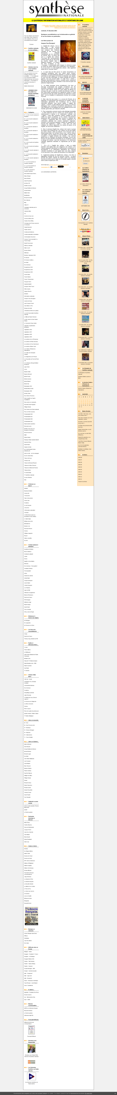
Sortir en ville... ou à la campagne (31, 453)
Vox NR (26, 540)
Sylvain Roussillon (28, 790)
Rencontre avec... (28, 426)
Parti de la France (28, 597)
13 (87, 401)
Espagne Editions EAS (29, 958)
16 (79, 403)
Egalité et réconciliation (29, 561)
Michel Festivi (27, 376)
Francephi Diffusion (31, 1036)
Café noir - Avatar (28, 679)
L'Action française (28, 585)
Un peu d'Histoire (28, 477)
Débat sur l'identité (28, 245)
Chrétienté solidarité (28, 554)
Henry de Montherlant (29, 827)
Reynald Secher (27, 903)
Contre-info (26, 493)
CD (25, 213)
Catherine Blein (27, 211)
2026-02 (80, 471)
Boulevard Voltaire (28, 490)
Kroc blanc (26, 943)
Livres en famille (27, 896)
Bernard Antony (27, 751)
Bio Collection (27, 200)
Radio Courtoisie (28, 665)
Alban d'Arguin (27, 176)
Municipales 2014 (28, 386)
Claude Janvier (27, 229)
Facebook (54, 167)
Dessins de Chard (28, 855)
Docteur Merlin (27, 250)
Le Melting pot (27, 652)
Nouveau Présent (28, 528)
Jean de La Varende (28, 832)
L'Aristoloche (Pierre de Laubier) (31, 310)
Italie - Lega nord (28, 975)
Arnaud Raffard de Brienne (30, 188)
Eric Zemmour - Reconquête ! (30, 566)
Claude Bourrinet (28, 227)
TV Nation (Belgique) (28, 715)
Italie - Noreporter (28, 978)
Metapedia (26, 900)
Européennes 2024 (28, 272)
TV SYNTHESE (27, 472)
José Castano (27, 761)
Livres (25, 369)
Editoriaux (26, 252)
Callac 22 (26, 204)
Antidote (26, 488)
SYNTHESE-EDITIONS (85, 148)
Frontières (26, 502)
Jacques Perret (27, 829)
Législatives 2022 (28, 334)
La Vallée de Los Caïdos (29, 886)
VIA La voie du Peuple (29, 611)
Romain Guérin (27, 787)
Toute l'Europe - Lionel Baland (30, 983)
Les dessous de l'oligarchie (30, 701)
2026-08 (80, 457)
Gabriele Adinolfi (27, 284)
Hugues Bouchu (27, 291)
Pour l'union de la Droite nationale (31, 409)
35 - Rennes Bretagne (29, 730)
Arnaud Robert (27, 190)
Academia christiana (28, 549)
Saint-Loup (26, 841)
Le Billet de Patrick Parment (30, 316)
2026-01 (80, 474)
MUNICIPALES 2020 (28, 388)
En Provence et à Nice (29, 625)
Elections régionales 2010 (30, 255)
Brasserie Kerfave (28, 1010)
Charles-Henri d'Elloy (29, 220)
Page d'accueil (54, 26)
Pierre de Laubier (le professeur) (31, 711)
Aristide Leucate (27, 185)
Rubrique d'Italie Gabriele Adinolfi (31, 439)
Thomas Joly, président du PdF (31, 638)
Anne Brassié (27, 746)
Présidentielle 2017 (28, 416)
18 (83, 403)
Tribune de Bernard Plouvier (30, 462)
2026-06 (80, 462)
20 (87, 403)
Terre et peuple (27, 609)
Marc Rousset (27, 765)
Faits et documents (28, 498)
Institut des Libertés (28, 575)
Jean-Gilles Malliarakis (29, 758)
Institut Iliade (27, 578)
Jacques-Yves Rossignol (29, 298)
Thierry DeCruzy (28, 458)
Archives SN (27, 183)
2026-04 (80, 467)
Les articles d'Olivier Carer (30, 346)
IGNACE (26, 293)
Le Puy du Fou (27, 888)
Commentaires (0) (45, 167)
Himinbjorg (26, 938)
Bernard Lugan (27, 753)
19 (85, 403)
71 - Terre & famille (28, 737)
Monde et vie (27, 526)
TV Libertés (26, 670)
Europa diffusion (27, 870)
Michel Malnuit (27, 381)
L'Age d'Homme (27, 876)
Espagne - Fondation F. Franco (31, 954)
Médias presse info (28, 521)
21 (89, 403)
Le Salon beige (27, 518)
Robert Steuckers (28, 785)
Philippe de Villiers (28, 775)
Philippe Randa (27, 406)
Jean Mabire (27, 834)
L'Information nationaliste (29, 510)
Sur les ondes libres (28, 455)
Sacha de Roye (27, 442)
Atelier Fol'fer (27, 853)
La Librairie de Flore (28, 879)
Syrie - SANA (27, 999)
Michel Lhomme (27, 378)
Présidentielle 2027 (28, 421)
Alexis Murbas (27, 178)
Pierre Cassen (27, 708)
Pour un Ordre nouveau (29, 411)
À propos (32, 44)
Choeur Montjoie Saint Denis (30, 933)
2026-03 (80, 469)
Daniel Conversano (28, 243)
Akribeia (26, 848)
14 (89, 401)
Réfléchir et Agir (27, 602)
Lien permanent (64, 164)
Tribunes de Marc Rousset (30, 465)
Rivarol (25, 535)
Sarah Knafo (27, 444)
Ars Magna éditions (28, 851)
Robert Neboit (27, 437)
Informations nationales (29, 296)
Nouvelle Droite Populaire (29, 404)
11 (83, 401)
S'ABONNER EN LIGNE (31, 108)
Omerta (26, 530)
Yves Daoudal (27, 797)
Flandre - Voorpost (28, 966)
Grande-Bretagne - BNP (29, 968)
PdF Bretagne (27, 599)
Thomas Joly (27, 460)
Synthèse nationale (31, 62)
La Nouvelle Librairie (28, 883)
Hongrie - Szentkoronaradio (30, 970)
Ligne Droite (27, 366)
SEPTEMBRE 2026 (85, 205)
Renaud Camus (27, 782)
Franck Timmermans (29, 279)
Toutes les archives (82, 481)
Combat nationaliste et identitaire (31, 234)
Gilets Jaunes (27, 288)
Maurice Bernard (28, 374)
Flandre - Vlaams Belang (29, 963)
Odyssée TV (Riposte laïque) (30, 660)
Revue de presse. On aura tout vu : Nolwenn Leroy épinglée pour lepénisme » (65, 27)
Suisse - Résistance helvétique (31, 980)
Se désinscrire (86, 160)
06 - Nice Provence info (29, 725)
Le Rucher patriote (28, 812)
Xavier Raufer (27, 794)
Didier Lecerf (27, 247)
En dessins (26, 257)
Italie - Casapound (28, 973)
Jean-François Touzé (29, 303)
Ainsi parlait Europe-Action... (30, 173)
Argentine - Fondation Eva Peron (31, 992)
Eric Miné (26, 262)
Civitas (25, 556)
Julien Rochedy (27, 695)
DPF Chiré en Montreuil (29, 860)
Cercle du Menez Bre (29, 218)
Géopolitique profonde (29, 692)
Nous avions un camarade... (30, 402)
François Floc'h (27, 281)
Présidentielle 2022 (28, 419)
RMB (25, 435)
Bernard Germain (28, 197)
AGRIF (25, 809)
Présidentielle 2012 (28, 414)
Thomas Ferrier (27, 792)
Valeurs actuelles (28, 538)
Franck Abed (27, 274)
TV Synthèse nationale (29, 475)
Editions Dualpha (28, 865)
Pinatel (25, 780)
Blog (25, 202)
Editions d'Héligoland (28, 863)
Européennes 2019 (28, 269)
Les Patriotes (27, 587)
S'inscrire (86, 158)
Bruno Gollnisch (27, 551)
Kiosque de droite (28, 308)
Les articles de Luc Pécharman (31, 339)
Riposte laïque (27, 604)
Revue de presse (28, 432)
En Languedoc (27, 622)
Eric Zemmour (27, 264)
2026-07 (80, 459)
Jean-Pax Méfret (28, 940)
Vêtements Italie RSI (28, 1015)
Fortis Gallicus (27, 649)
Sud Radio (26, 668)
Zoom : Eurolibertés (28, 985)
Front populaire (27, 570)
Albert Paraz (27, 822)
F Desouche (27, 495)
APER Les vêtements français (31, 1008)
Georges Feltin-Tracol (29, 286)
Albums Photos (86, 236)
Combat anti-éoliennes (29, 232)
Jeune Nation (27, 582)
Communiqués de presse (29, 236)
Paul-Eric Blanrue (28, 773)
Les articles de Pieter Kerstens (31, 341)
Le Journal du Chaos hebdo (30, 323)
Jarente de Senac (28, 301)
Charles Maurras (28, 824)
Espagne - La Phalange (29, 956)
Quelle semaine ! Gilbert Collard (31, 713)
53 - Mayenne (27, 732)
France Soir (26, 500)
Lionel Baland (27, 763)
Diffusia (26, 935)
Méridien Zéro (27, 658)
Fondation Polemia (28, 568)
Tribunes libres (27, 470)
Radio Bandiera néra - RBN (30, 663)
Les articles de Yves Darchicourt (31, 344)
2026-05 (80, 464)
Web (25, 479)
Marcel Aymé (27, 836)
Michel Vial (26, 383)
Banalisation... (27, 195)
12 (85, 401)
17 (81, 403)
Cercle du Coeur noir (28, 216)
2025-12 (80, 476)
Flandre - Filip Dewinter (29, 961)
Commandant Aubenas (29, 685)
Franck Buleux (27, 276)
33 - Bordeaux (27, 727)
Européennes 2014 (28, 267)
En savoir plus (88, 1093)
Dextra (25, 558)
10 (81, 401)
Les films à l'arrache (28, 703)
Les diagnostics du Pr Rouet (30, 356)
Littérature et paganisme (29, 592)
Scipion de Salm (27, 447)
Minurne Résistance (28, 595)
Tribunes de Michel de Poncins (31, 467)
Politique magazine (28, 533)
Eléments (26, 563)
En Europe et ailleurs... (29, 260)
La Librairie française (28, 881)
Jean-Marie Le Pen (28, 305)
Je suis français (27, 505)
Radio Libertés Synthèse (29, 423)
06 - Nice (26, 722)
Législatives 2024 (28, 336)
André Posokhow (28, 180)
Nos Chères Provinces (29, 395)
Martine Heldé (27, 371)
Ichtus (25, 573)
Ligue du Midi (27, 590)
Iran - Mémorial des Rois (29, 997)
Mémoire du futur (28, 898)
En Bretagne (27, 620)
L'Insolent (26, 512)
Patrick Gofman (27, 770)
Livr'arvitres (26, 893)
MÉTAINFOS (27, 523)
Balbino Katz (27, 192)
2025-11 (80, 479)
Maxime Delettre (27, 768)
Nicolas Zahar (27, 393)
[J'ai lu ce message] (115, 1093)
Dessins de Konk (28, 858)
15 (91, 401)
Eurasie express (28, 994)
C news (26, 647)
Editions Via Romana (28, 868)
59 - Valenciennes (28, 734)
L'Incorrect (26, 507)
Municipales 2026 (28, 391)
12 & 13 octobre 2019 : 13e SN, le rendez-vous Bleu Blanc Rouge (86, 262)
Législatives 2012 (28, 329)
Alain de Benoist (27, 744)
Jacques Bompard (28, 580)
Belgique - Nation (28, 951)
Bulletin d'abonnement (29, 86)
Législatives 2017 (28, 332)
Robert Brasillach (28, 839)
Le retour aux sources (29, 891)
